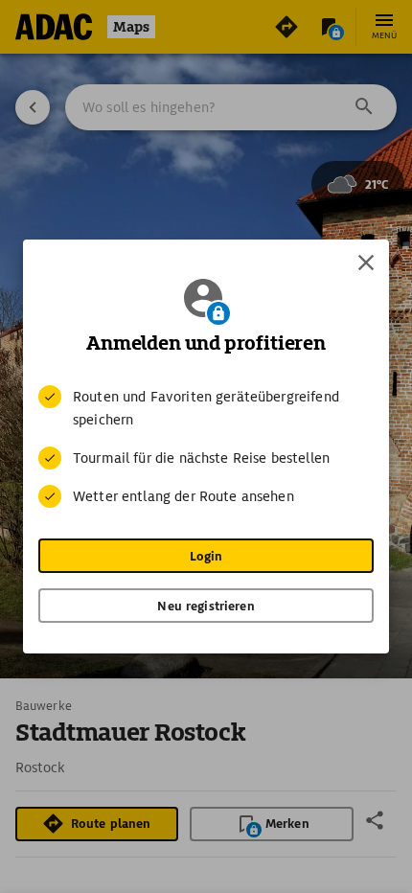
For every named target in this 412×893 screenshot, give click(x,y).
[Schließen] (366, 263)
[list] (206, 446)
